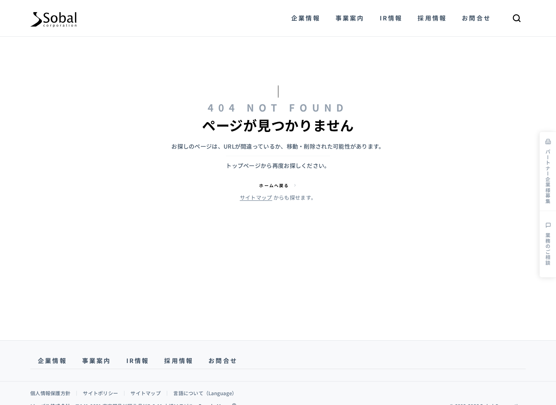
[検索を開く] (517, 18)
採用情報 (178, 360)
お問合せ (223, 360)
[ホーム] (53, 18)
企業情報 (52, 360)
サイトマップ (256, 197)
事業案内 (96, 360)
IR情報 (137, 360)
